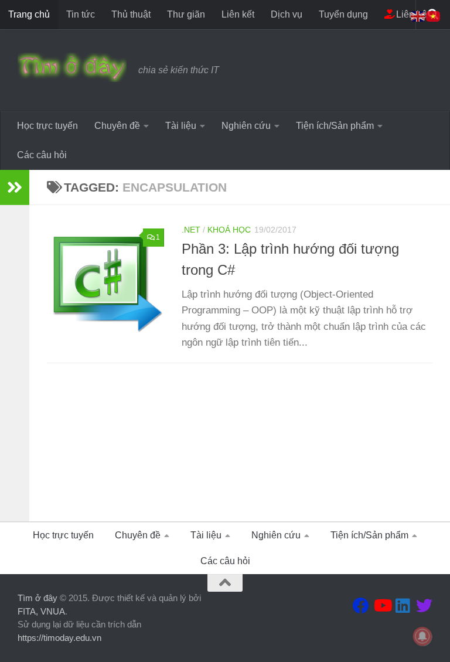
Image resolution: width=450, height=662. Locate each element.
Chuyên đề (117, 126)
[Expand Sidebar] (14, 187)
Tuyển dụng (343, 14)
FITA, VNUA (41, 611)
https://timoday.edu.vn (59, 638)
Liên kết (237, 14)
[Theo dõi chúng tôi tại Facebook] (361, 606)
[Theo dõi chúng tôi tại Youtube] (382, 606)
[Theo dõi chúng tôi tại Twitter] (424, 606)
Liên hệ (410, 14)
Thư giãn (186, 14)
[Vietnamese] (433, 16)
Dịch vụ (286, 14)
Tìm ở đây (37, 598)
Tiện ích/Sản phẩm (335, 126)
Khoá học (229, 229)
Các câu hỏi (42, 155)
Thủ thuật (131, 14)
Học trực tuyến (47, 126)
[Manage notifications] (422, 636)
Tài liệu (180, 126)
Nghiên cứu (246, 126)
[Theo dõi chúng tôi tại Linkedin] (403, 606)
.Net (191, 229)
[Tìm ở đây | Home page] (72, 67)
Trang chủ (29, 14)
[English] (418, 16)
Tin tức (80, 14)
